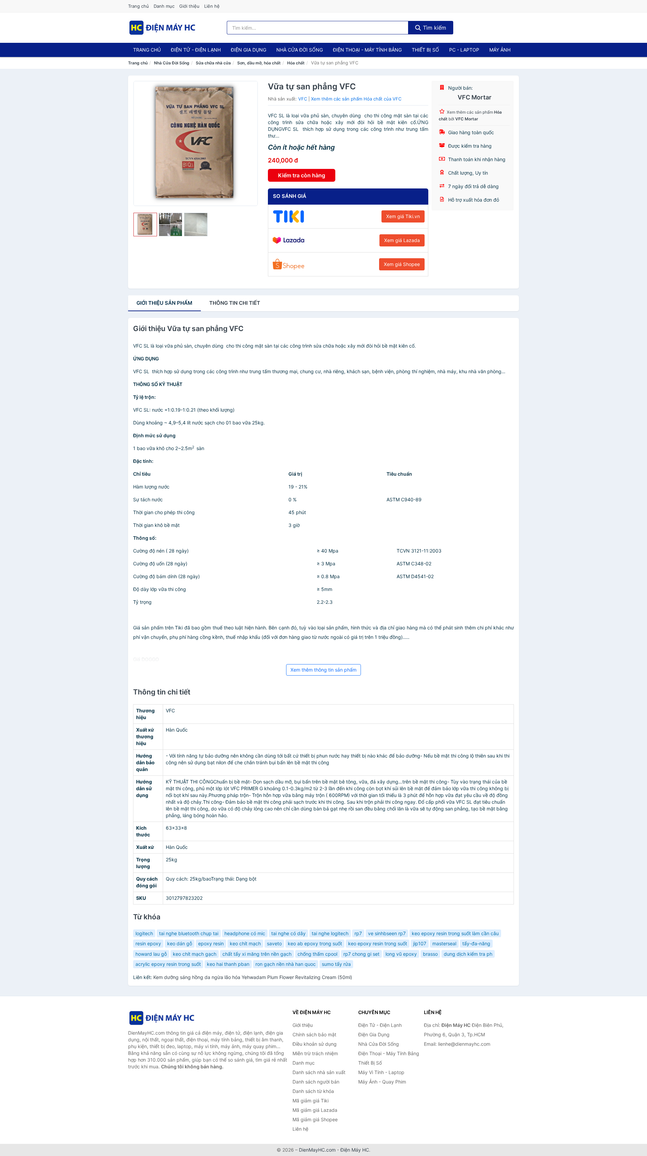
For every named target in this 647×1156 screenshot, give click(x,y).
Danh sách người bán (315, 1082)
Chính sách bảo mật (314, 1034)
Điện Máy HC (354, 1150)
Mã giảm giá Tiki (310, 1100)
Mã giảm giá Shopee (315, 1119)
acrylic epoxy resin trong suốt (168, 964)
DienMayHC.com (317, 1150)
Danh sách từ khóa (313, 1091)
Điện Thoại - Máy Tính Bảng (367, 50)
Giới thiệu (189, 6)
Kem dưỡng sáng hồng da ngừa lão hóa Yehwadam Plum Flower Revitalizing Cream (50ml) (252, 977)
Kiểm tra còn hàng (301, 175)
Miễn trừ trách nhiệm (315, 1053)
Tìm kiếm (433, 27)
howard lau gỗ (151, 954)
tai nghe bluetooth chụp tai (188, 933)
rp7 (358, 933)
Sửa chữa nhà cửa (213, 62)
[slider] (145, 224)
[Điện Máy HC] (161, 1018)
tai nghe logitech (330, 933)
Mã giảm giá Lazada (314, 1110)
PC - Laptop (464, 50)
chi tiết (234, 303)
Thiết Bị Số (425, 50)
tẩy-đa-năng (476, 943)
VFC (302, 98)
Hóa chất (296, 62)
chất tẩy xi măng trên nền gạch (256, 954)
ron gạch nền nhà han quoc (285, 964)
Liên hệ (212, 6)
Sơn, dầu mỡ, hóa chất (259, 62)
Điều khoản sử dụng (314, 1044)
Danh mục (164, 6)
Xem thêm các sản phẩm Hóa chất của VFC (356, 98)
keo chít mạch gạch (194, 954)
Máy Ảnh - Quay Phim (382, 1082)
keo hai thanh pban (228, 964)
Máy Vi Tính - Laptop (381, 1072)
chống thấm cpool (317, 954)
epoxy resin (211, 943)
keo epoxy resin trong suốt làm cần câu (455, 933)
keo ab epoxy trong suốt (315, 943)
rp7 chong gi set (361, 954)
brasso (430, 954)
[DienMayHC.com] (162, 27)
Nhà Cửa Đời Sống (299, 50)
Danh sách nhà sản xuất (318, 1072)
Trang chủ (138, 6)
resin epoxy (148, 943)
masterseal (444, 943)
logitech (144, 933)
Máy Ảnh (500, 50)
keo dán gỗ (179, 943)
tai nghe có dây (288, 933)
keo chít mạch (245, 943)
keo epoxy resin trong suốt (377, 943)
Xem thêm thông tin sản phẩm (323, 670)
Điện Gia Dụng (248, 50)
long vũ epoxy (401, 954)
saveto (274, 943)
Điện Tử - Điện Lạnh (196, 50)
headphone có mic (244, 933)
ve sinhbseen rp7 (387, 933)
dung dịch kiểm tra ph (468, 954)
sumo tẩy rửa (336, 964)
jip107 (419, 943)
